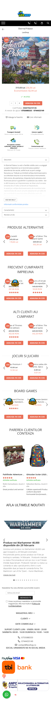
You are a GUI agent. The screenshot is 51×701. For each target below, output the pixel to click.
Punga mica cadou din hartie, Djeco (37, 365)
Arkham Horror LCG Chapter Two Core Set (13, 282)
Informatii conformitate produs (16, 204)
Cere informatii (35, 117)
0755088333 (27, 637)
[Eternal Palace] (25, 60)
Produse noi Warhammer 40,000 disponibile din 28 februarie (21, 544)
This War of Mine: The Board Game (37, 237)
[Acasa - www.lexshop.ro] (25, 14)
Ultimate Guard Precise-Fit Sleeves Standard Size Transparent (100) (13, 400)
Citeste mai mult (9, 575)
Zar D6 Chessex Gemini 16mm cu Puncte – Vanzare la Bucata (37, 400)
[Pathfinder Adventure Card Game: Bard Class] (14, 455)
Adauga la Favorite (15, 117)
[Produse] (3, 24)
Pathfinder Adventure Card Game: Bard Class (23, 474)
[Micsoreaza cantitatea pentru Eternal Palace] (11, 103)
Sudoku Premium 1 (13, 364)
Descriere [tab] (7, 159)
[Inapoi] (2, 29)
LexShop (25, 32)
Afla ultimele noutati (25, 505)
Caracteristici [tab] (9, 210)
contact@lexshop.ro (27, 645)
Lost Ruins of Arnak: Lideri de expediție (37, 282)
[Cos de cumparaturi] (42, 23)
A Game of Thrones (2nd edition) (13, 326)
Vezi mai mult (10, 200)
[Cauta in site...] (48, 23)
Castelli (14, 236)
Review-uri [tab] (9, 215)
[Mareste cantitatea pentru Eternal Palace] (19, 103)
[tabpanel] (25, 60)
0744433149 (27, 641)
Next (47, 63)
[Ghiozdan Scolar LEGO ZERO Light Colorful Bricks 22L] (37, 455)
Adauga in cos (32, 103)
